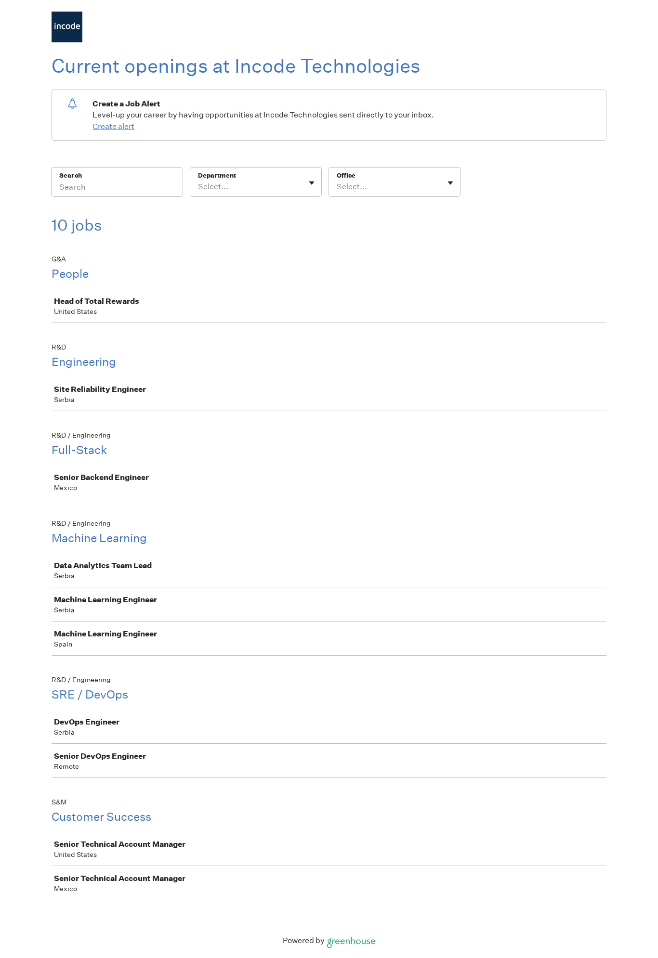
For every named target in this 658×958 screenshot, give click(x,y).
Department (217, 175)
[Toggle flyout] (311, 183)
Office (346, 175)
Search (70, 175)
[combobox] (198, 186)
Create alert (113, 126)
